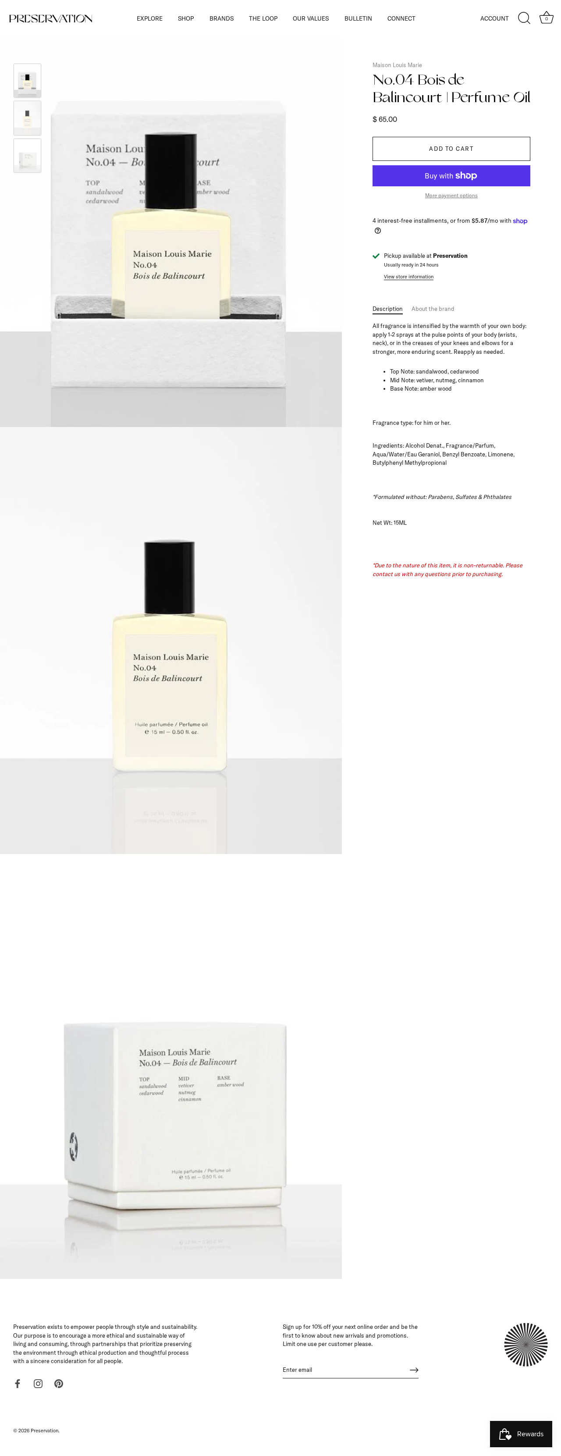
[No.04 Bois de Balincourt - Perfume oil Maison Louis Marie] (27, 81)
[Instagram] (38, 1382)
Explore (150, 18)
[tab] (392, 309)
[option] (27, 82)
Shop (186, 18)
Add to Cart (451, 149)
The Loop (263, 18)
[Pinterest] (58, 1382)
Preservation (44, 1431)
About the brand (433, 308)
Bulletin (358, 18)
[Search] (524, 18)
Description (388, 308)
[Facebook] (17, 1382)
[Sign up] (414, 1370)
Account (494, 18)
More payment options (451, 195)
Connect (401, 18)
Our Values (311, 18)
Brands (221, 18)
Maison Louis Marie (397, 64)
